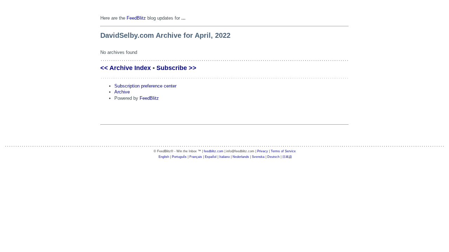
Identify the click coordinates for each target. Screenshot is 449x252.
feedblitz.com (213, 151)
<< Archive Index (125, 67)
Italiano (224, 157)
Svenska (258, 157)
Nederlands (241, 157)
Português (179, 157)
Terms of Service (283, 151)
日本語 (287, 157)
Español (210, 157)
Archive (122, 91)
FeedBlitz (136, 18)
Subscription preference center (145, 86)
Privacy (262, 151)
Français (195, 157)
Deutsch (273, 157)
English (164, 157)
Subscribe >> (176, 67)
